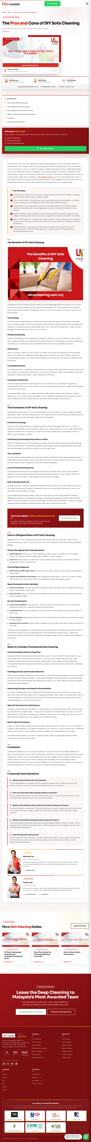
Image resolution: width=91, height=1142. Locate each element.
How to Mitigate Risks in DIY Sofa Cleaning (20, 110)
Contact (4, 1086)
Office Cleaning (36, 1042)
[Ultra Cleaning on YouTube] (12, 1064)
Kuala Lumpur (36, 1074)
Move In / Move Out (37, 1051)
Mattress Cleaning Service (61, 1012)
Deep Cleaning (36, 1045)
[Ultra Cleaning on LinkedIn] (16, 1064)
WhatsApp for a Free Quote (32, 1012)
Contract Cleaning (67, 1054)
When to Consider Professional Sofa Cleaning (21, 114)
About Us (4, 1074)
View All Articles (80, 926)
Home (4, 12)
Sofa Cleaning (66, 1039)
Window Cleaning (67, 1048)
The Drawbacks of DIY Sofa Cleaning (18, 106)
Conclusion (10, 118)
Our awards (44, 894)
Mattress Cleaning (67, 1045)
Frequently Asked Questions (16, 122)
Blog (9, 12)
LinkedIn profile (30, 894)
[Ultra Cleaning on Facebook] (4, 1064)
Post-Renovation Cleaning (39, 1048)
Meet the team (30, 870)
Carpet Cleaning (66, 1042)
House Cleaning (36, 1039)
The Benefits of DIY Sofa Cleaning (17, 103)
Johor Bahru (35, 1080)
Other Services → (67, 1057)
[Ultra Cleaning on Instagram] (8, 1064)
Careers (4, 1077)
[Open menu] (87, 3)
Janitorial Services (67, 1051)
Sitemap (4, 1089)
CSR (3, 1080)
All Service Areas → (37, 1083)
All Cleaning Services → (39, 1057)
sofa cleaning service (45, 177)
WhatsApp (54, 3)
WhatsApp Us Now (70, 518)
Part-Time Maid (36, 1054)
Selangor (34, 1077)
